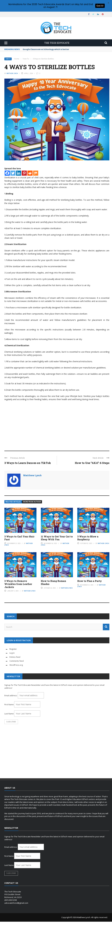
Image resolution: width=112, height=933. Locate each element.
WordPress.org (16, 665)
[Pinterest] (24, 173)
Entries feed (14, 657)
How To (8, 59)
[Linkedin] (18, 173)
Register (13, 649)
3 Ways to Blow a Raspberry (87, 538)
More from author (32, 501)
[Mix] (35, 173)
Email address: (11, 695)
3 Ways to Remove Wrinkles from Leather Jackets (18, 584)
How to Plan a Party (89, 580)
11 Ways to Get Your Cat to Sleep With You (57, 538)
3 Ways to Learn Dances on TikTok (27, 463)
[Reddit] (30, 173)
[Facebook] (7, 173)
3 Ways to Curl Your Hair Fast (19, 538)
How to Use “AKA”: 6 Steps (92, 463)
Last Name (9, 713)
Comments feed (16, 661)
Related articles (13, 501)
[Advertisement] (56, 424)
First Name (9, 704)
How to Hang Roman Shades (53, 582)
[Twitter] (12, 173)
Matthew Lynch (12, 73)
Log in (12, 653)
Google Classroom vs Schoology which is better (46, 49)
